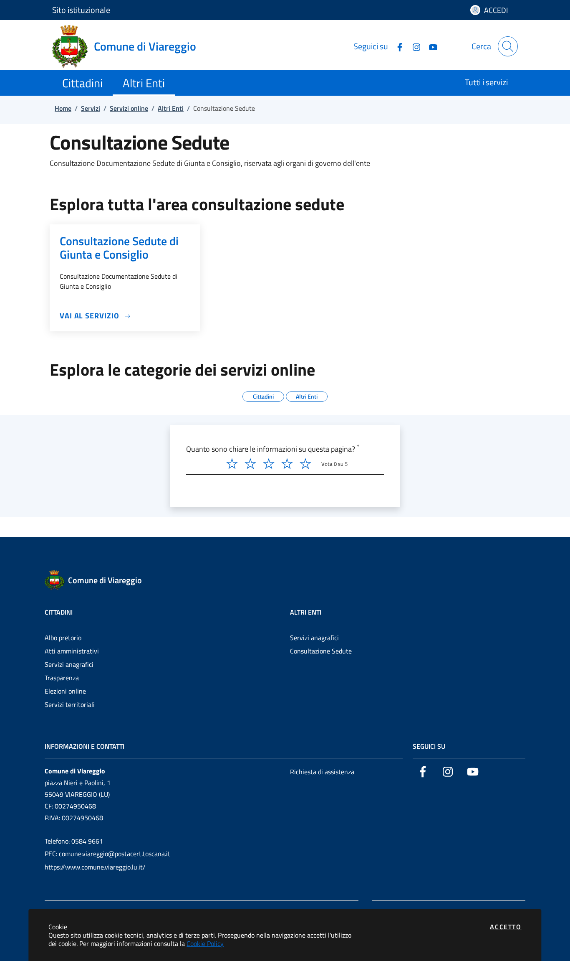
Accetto (505, 926)
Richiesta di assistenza (322, 772)
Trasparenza (62, 678)
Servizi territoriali (70, 704)
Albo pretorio (63, 638)
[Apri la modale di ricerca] (508, 46)
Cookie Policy (205, 943)
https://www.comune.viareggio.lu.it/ (95, 867)
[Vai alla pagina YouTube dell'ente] (429, 46)
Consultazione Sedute (321, 651)
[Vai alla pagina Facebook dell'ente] (396, 46)
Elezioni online (65, 691)
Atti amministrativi (72, 651)
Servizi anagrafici (69, 664)
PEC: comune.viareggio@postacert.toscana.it (107, 854)
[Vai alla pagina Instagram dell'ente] (413, 46)
